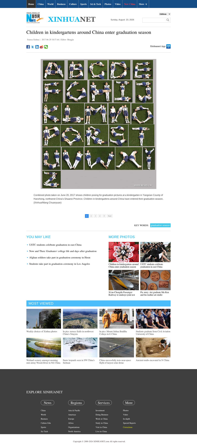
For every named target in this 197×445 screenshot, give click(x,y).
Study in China (102, 423)
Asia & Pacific (74, 410)
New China (129, 4)
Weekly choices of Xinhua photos (41, 331)
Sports (83, 4)
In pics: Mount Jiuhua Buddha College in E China (113, 332)
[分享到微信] (46, 47)
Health (43, 435)
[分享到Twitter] (32, 47)
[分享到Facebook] (28, 47)
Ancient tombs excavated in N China (152, 360)
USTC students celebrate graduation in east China (55, 244)
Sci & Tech (95, 4)
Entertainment (46, 439)
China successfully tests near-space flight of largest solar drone (115, 361)
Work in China (102, 418)
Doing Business (102, 414)
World (50, 4)
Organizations (73, 427)
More (143, 4)
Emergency (100, 435)
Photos (108, 4)
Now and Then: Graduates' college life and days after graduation (62, 251)
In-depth (126, 418)
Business (61, 4)
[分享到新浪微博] (41, 47)
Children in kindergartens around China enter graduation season (124, 265)
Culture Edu (46, 423)
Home (31, 4)
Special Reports (129, 423)
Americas (72, 414)
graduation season (160, 225)
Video (118, 4)
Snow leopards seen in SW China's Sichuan (79, 361)
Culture (73, 4)
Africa (70, 423)
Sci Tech (44, 431)
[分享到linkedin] (37, 47)
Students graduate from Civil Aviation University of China (153, 332)
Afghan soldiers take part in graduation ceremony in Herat (59, 257)
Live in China (101, 431)
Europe (71, 418)
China (41, 4)
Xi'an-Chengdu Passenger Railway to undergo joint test (122, 293)
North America (74, 431)
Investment (100, 410)
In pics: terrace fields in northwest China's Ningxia (78, 332)
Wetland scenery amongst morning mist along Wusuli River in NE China (43, 361)
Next (109, 216)
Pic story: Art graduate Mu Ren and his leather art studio (154, 293)
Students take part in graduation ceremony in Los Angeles (59, 263)
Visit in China (101, 427)
